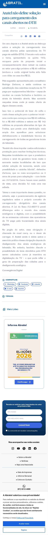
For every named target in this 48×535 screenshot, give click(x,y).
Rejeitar (24, 530)
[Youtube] (18, 448)
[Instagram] (13, 448)
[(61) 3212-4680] (24, 486)
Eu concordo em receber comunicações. (23, 431)
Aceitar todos (24, 524)
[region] (24, 513)
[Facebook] (35, 448)
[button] (44, 4)
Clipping (13, 28)
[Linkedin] (29, 448)
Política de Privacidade (24, 518)
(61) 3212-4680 (24, 489)
